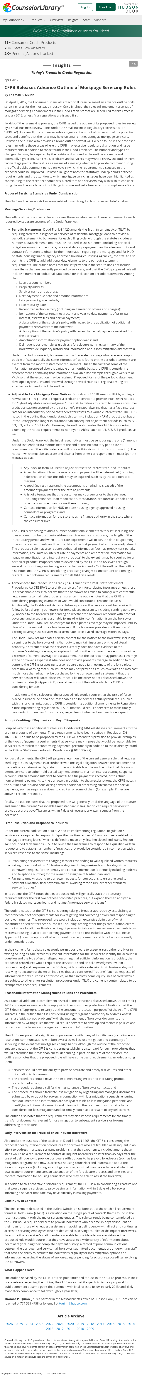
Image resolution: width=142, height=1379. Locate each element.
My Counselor (13, 20)
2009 (90, 1328)
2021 (60, 1323)
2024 (29, 1323)
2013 (49, 1328)
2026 (9, 1323)
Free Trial (105, 7)
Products (36, 20)
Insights (72, 20)
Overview (56, 20)
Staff (86, 20)
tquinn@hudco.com (73, 1303)
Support (100, 20)
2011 (70, 1328)
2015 (121, 1323)
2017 (100, 1323)
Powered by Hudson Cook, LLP (130, 8)
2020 (70, 1323)
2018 (90, 1323)
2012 (60, 1328)
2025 (19, 1323)
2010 (80, 1328)
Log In (85, 7)
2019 (80, 1323)
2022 (49, 1323)
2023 (39, 1323)
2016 (110, 1323)
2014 (131, 1323)
